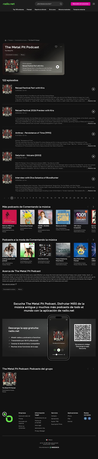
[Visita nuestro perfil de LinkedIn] (85, 418)
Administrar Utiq (40, 428)
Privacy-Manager (40, 431)
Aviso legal (38, 425)
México (50, 440)
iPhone (70, 416)
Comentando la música (12, 54)
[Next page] (89, 198)
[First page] (4, 198)
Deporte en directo (40, 9)
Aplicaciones (55, 418)
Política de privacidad (38, 421)
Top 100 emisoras (18, 9)
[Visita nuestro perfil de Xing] (89, 418)
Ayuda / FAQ (54, 421)
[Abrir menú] (94, 4)
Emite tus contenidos (22, 427)
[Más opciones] (61, 47)
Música (22, 54)
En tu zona (52, 9)
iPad (69, 418)
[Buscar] (61, 4)
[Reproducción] (57, 66)
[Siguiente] (93, 206)
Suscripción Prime (56, 424)
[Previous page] (8, 198)
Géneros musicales (64, 9)
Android (70, 421)
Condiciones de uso (40, 418)
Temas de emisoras (79, 9)
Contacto (54, 416)
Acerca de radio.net (24, 416)
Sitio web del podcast (8, 284)
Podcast (29, 9)
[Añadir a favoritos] (56, 46)
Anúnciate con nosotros (23, 422)
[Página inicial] (5, 40)
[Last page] (93, 198)
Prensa (21, 418)
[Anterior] (88, 206)
